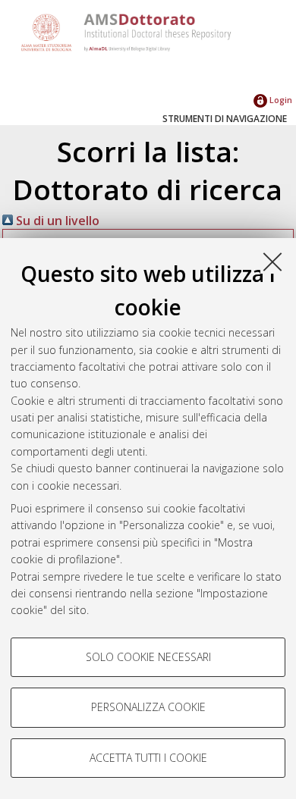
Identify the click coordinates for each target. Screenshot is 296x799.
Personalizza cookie (148, 707)
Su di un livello (56, 220)
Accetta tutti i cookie (148, 757)
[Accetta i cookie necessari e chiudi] (272, 261)
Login (279, 99)
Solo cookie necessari (148, 657)
